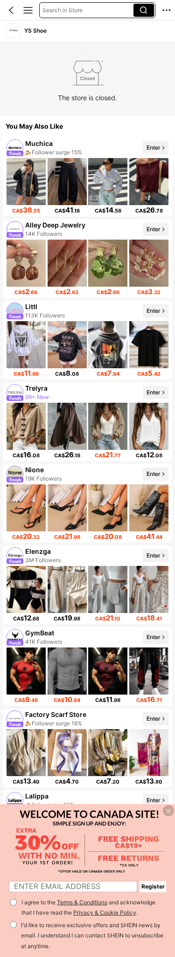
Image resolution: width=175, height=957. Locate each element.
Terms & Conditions (82, 902)
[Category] (28, 10)
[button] (11, 10)
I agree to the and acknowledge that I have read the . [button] (88, 907)
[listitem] (87, 177)
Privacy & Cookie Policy (104, 912)
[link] (13, 30)
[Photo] (15, 148)
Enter (154, 147)
